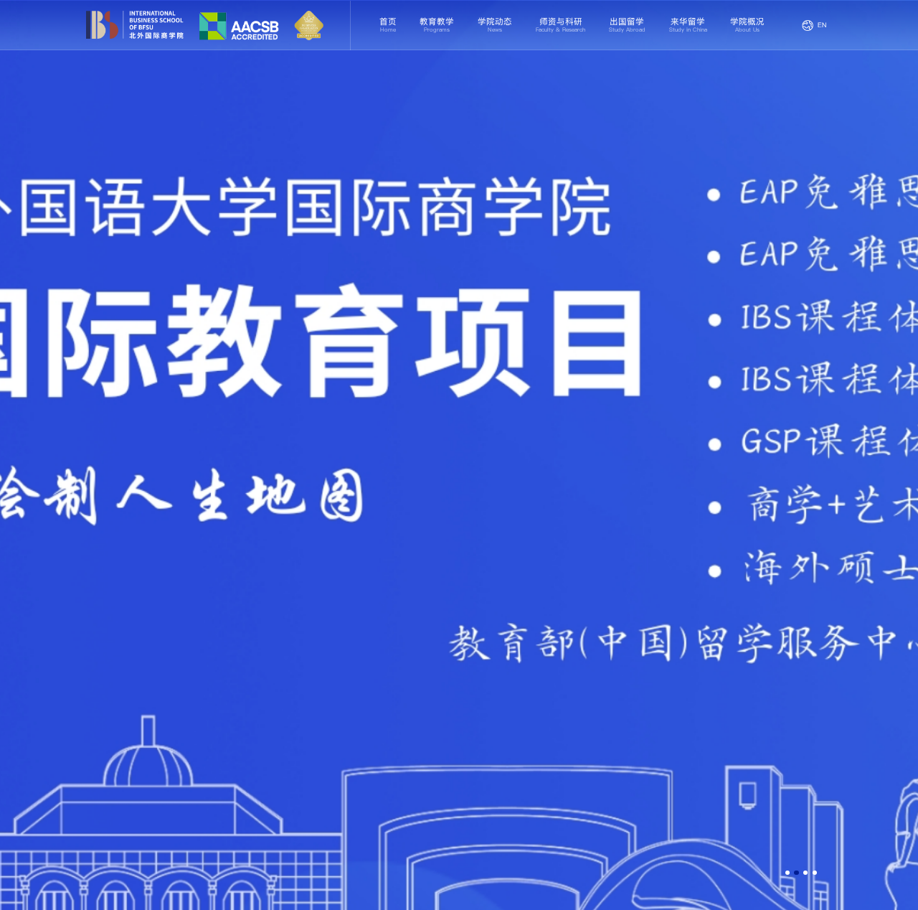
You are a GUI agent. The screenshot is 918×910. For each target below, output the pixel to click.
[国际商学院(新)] (218, 25)
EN (822, 25)
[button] (787, 873)
